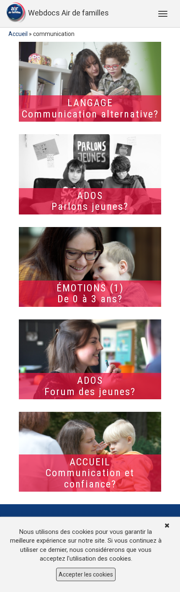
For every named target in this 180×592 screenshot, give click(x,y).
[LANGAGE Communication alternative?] (90, 82)
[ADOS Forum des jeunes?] (90, 359)
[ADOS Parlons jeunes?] (90, 174)
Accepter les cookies (86, 574)
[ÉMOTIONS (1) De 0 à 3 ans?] (90, 267)
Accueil (18, 34)
